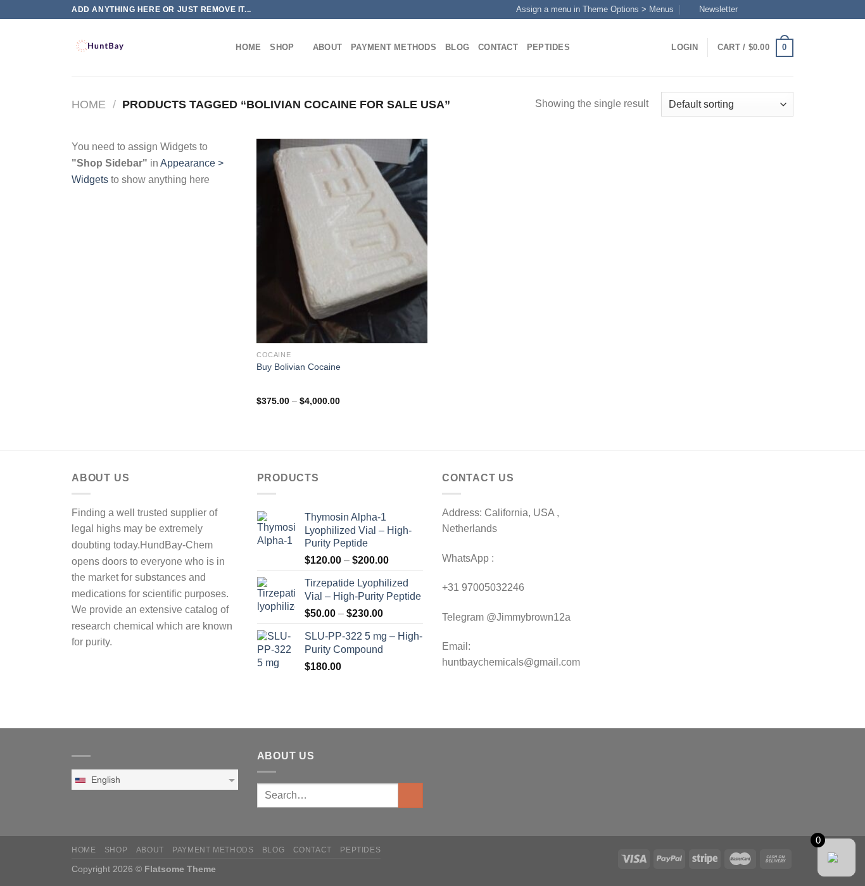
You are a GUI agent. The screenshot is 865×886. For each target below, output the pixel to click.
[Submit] (410, 795)
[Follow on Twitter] (775, 9)
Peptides (548, 47)
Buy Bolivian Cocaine (298, 367)
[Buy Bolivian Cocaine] (341, 241)
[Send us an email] (787, 9)
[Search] (222, 47)
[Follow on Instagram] (763, 9)
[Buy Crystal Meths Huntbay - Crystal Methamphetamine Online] (135, 47)
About (327, 47)
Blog (457, 47)
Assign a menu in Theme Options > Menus (595, 9)
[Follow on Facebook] (751, 9)
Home (248, 47)
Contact (498, 47)
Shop (282, 47)
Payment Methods (393, 47)
